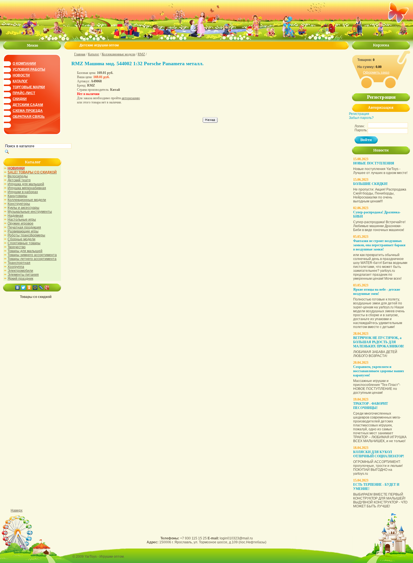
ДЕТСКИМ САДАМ (28, 105)
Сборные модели (21, 239)
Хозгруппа (16, 267)
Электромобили (20, 271)
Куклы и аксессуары (23, 208)
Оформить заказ (376, 72)
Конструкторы (19, 204)
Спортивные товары (24, 243)
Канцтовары (17, 196)
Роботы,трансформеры (26, 235)
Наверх (16, 510)
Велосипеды (18, 176)
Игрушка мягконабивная (27, 188)
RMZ (141, 54)
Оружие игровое (20, 223)
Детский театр (19, 180)
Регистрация (359, 114)
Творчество (17, 247)
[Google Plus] (47, 287)
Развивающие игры (23, 231)
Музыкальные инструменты (30, 212)
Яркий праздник (20, 279)
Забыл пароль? (361, 118)
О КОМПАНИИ (24, 63)
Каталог (93, 54)
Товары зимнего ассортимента (32, 255)
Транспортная (19, 263)
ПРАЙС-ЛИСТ (24, 93)
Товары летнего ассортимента (32, 259)
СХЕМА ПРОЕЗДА (28, 111)
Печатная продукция (24, 227)
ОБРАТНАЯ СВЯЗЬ (29, 117)
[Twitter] (23, 287)
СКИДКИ (20, 99)
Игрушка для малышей (26, 184)
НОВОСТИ (21, 75)
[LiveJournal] (41, 287)
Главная (79, 54)
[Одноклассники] (29, 287)
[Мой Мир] (35, 287)
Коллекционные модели (27, 200)
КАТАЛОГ (20, 81)
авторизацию (131, 98)
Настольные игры (22, 219)
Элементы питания (23, 275)
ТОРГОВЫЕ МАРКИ (29, 87)
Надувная (15, 216)
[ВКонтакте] (18, 287)
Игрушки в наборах (23, 192)
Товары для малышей (25, 251)
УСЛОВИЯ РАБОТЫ (29, 69)
